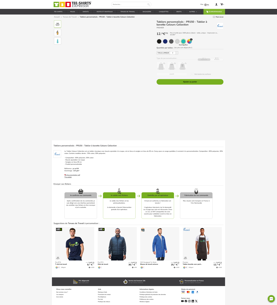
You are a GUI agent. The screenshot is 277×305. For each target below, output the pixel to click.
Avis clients (59, 297)
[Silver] (177, 41)
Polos (72, 12)
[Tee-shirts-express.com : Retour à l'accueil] (72, 4)
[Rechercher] (149, 4)
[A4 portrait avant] (182, 66)
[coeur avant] (161, 66)
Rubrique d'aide (102, 292)
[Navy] (165, 41)
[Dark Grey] (171, 41)
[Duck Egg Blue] (183, 41)
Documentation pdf (73, 175)
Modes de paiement (188, 289)
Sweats (86, 12)
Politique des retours (104, 301)
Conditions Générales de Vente (148, 292)
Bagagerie (147, 12)
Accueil (57, 17)
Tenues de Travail (127, 12)
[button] (271, 298)
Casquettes (163, 12)
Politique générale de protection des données (153, 294)
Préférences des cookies (147, 299)
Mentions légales (145, 301)
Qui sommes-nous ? (62, 292)
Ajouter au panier (190, 82)
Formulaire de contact (104, 294)
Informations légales (147, 289)
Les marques (60, 294)
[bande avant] (171, 66)
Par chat (100, 299)
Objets (178, 12)
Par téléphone (102, 297)
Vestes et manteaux (105, 12)
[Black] (159, 41)
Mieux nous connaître (63, 289)
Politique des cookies (146, 297)
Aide (99, 289)
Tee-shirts (58, 12)
